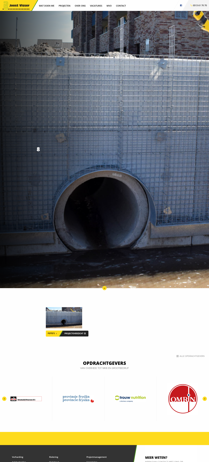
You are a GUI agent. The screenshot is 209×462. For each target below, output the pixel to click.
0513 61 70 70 (199, 5)
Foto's (51, 333)
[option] (26, 399)
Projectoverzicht (74, 333)
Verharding (17, 457)
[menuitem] (46, 5)
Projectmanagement (96, 457)
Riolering (53, 457)
